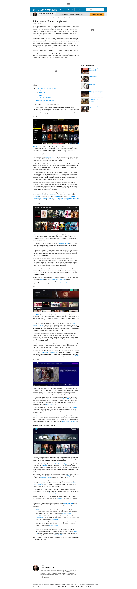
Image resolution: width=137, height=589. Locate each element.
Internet (77, 10)
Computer (63, 10)
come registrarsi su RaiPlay (63, 476)
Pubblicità (68, 584)
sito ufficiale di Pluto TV (51, 157)
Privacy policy (81, 584)
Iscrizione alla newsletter (55, 584)
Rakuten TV (42, 92)
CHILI (40, 95)
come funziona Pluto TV (62, 200)
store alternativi (53, 194)
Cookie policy (88, 584)
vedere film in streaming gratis (61, 464)
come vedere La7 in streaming (69, 421)
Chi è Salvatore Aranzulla (44, 584)
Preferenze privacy (95, 584)
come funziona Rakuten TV (60, 283)
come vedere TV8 (50, 404)
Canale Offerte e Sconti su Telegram (46, 14)
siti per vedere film (68, 503)
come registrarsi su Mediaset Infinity (47, 493)
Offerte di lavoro (74, 584)
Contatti (63, 584)
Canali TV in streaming (45, 97)
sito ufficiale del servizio (63, 243)
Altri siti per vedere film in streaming (45, 100)
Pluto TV (41, 90)
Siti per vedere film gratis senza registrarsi (46, 88)
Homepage (35, 584)
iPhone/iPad (36, 196)
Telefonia (70, 10)
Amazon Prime (39, 517)
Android (42, 194)
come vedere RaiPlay (45, 477)
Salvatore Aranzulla (37, 23)
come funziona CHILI (72, 356)
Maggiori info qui (66, 513)
